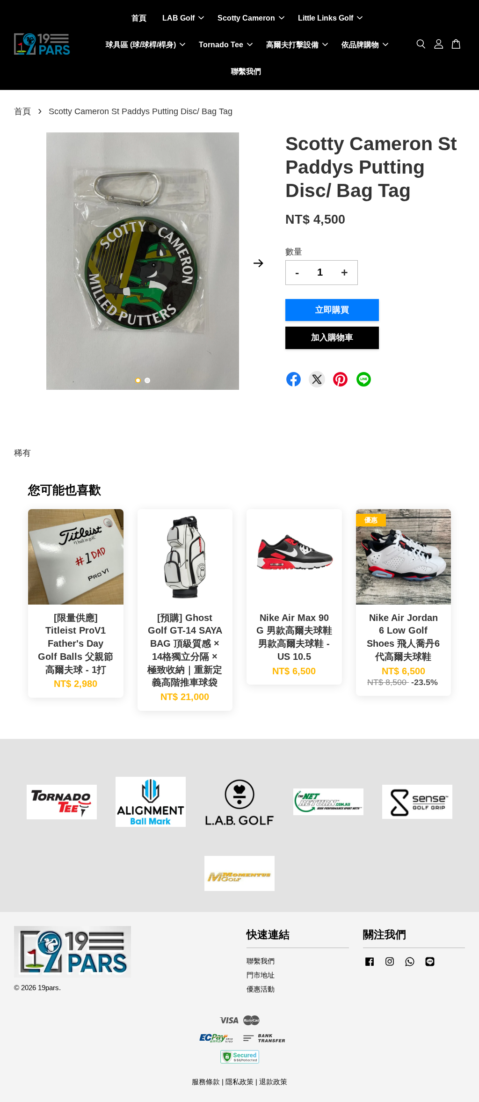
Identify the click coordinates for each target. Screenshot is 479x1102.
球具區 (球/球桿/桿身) (141, 45)
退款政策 (273, 1082)
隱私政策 (239, 1082)
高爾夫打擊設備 (292, 45)
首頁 (138, 18)
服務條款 (206, 1082)
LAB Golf (178, 18)
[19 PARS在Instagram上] (389, 966)
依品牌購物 (360, 45)
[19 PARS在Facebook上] (369, 966)
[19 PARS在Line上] (429, 966)
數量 (293, 251)
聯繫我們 (246, 71)
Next (258, 263)
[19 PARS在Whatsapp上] (409, 966)
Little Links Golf (325, 18)
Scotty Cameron (246, 18)
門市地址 (261, 975)
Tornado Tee (221, 45)
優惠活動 (261, 989)
